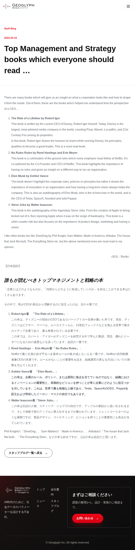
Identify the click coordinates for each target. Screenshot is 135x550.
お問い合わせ (87, 518)
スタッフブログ (55, 506)
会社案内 (55, 492)
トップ (41, 489)
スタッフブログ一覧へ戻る (28, 453)
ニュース (41, 503)
